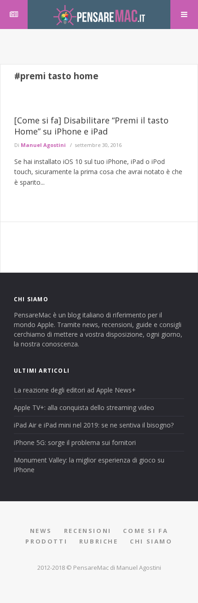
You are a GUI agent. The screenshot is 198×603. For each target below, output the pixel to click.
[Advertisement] (99, 45)
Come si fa (145, 531)
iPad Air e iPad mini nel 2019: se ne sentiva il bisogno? (94, 425)
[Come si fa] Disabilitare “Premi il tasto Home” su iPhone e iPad (91, 126)
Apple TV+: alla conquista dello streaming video (84, 407)
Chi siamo (151, 541)
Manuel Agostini (43, 144)
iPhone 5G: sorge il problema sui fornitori (75, 442)
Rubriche (98, 541)
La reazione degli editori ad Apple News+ (75, 390)
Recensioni (87, 531)
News (41, 531)
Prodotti (46, 541)
